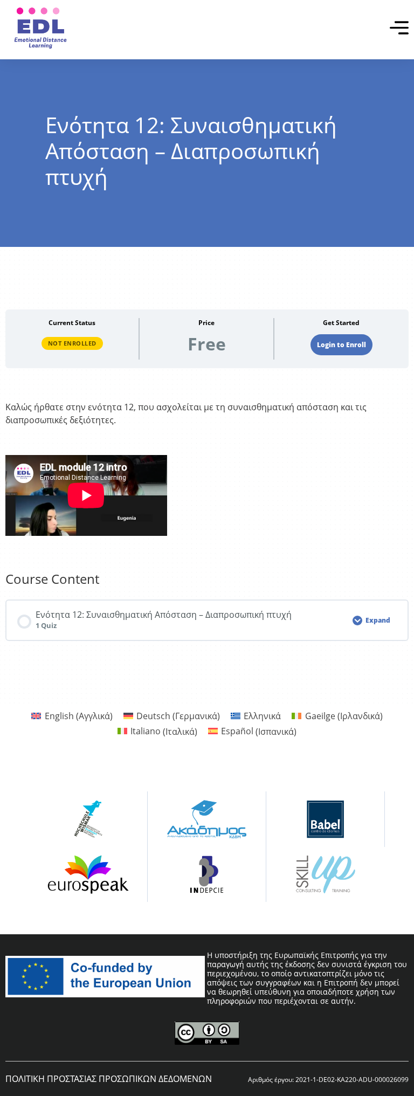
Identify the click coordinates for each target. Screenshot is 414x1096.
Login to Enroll (341, 344)
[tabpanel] (207, 470)
